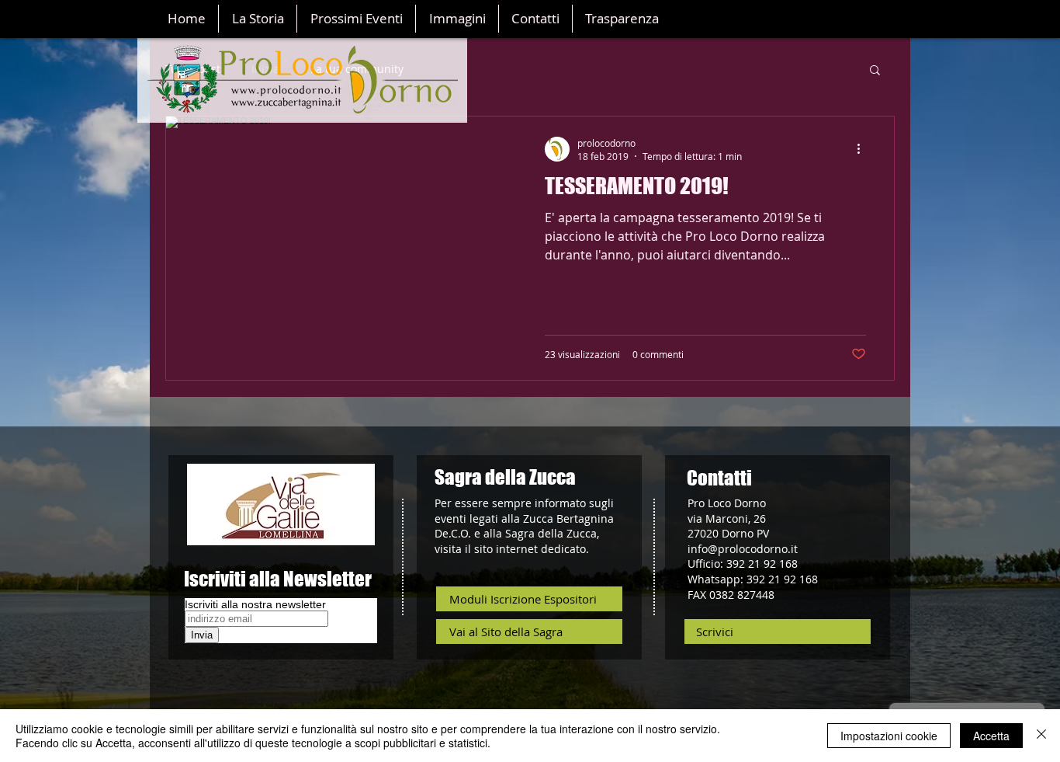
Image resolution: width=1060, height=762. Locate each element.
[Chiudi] (1041, 736)
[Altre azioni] (863, 149)
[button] (875, 71)
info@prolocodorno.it (743, 548)
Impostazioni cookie (888, 735)
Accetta (991, 735)
